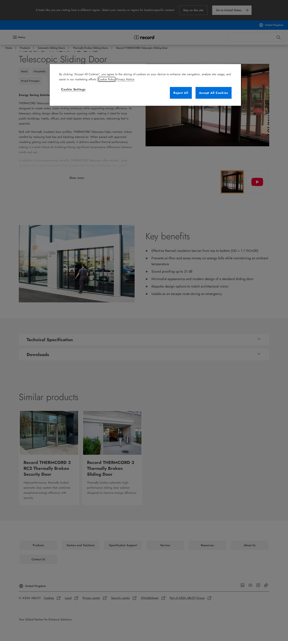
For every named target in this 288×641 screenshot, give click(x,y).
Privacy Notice (125, 79)
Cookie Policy (106, 79)
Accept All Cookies (213, 93)
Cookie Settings (73, 89)
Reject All (180, 93)
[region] (145, 85)
